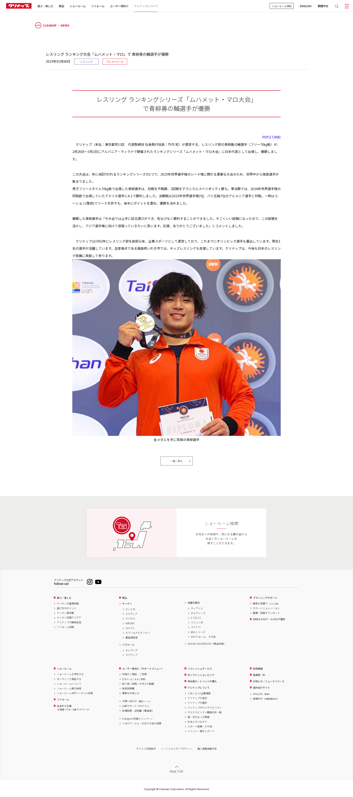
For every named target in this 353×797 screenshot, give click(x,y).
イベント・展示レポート (201, 731)
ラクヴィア (131, 655)
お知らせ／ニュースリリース (268, 681)
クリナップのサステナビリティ (205, 707)
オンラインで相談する (69, 679)
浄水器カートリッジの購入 (202, 681)
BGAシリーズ (198, 632)
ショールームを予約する (70, 674)
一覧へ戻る (176, 461)
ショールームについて (69, 683)
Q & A (134, 679)
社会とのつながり (197, 721)
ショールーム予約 (282, 6)
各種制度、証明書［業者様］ (138, 710)
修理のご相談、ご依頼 (134, 674)
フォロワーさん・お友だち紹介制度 (141, 723)
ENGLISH (306, 6)
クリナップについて (146, 6)
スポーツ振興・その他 (200, 726)
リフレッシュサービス (200, 668)
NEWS (65, 25)
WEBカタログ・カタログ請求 (269, 619)
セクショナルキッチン (137, 632)
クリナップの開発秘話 (69, 622)
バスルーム (128, 644)
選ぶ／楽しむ (64, 597)
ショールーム (78, 6)
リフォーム (97, 6)
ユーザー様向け (119, 6)
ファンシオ (197, 622)
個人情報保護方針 (207, 748)
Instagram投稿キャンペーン (137, 718)
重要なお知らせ (130, 693)
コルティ (130, 628)
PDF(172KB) (271, 137)
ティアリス (197, 608)
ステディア (131, 614)
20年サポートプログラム (135, 706)
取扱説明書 (128, 688)
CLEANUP (46, 25)
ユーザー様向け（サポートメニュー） (143, 668)
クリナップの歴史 (197, 702)
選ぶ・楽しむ (45, 6)
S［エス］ (196, 617)
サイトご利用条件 (146, 748)
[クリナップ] (18, 6)
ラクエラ (130, 618)
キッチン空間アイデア (69, 617)
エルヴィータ (198, 613)
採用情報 (258, 668)
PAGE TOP (176, 771)
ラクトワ (196, 627)
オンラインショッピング (201, 675)
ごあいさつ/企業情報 (199, 693)
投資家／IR (259, 675)
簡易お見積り (266, 603)
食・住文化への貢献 (199, 717)
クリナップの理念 (197, 698)
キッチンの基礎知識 (68, 603)
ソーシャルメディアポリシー (176, 748)
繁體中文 (323, 6)
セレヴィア (131, 650)
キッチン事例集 (65, 612)
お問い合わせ (137, 701)
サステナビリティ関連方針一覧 (205, 712)
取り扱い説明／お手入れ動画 (138, 683)
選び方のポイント (66, 608)
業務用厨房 (131, 637)
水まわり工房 (73, 707)
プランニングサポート (265, 597)
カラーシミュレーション (266, 608)
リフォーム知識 (65, 627)
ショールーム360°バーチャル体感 (75, 693)
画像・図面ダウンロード (266, 612)
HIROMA (129, 623)
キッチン (127, 603)
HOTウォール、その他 (203, 636)
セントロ (130, 609)
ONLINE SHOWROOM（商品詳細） (207, 643)
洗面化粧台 (194, 602)
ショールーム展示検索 (69, 688)
